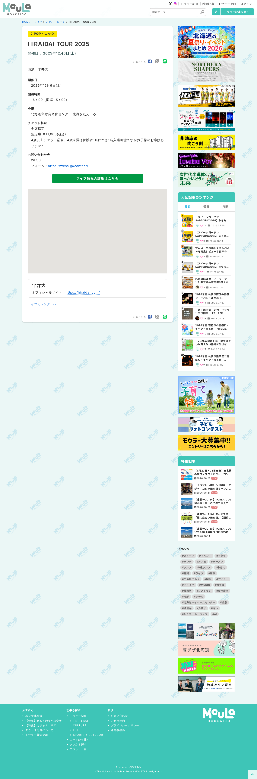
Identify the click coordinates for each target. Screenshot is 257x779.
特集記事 (208, 3)
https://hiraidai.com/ (83, 292)
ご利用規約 (118, 720)
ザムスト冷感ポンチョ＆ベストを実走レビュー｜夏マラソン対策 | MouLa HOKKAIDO (212, 249)
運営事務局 (118, 730)
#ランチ (187, 561)
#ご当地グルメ (191, 579)
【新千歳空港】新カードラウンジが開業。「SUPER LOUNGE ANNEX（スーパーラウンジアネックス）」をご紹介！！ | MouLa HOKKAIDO (213, 311)
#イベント (205, 555)
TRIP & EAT (81, 720)
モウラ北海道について (39, 730)
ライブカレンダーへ (42, 304)
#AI (214, 613)
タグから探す (78, 744)
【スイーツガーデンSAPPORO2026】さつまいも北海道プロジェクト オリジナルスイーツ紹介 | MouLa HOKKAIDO (212, 265)
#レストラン (204, 590)
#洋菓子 (201, 608)
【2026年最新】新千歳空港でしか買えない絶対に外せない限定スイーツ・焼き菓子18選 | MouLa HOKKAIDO (213, 342)
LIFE (76, 730)
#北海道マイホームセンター (198, 602)
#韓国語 (187, 590)
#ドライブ (188, 584)
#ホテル (199, 596)
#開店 (208, 579)
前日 (188, 207)
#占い (214, 608)
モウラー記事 (189, 3)
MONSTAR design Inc (147, 771)
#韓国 (185, 573)
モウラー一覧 (78, 749)
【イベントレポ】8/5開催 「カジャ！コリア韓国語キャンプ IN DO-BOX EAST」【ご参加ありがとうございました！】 (213, 486)
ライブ (38, 21)
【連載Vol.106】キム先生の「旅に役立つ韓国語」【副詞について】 (212, 515)
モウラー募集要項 (36, 734)
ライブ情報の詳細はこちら (97, 178)
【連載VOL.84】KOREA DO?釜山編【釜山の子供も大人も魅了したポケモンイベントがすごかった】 (212, 501)
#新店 (211, 573)
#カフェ (201, 561)
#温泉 (223, 602)
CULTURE (79, 725)
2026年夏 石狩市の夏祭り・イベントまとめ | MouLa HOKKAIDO (212, 327)
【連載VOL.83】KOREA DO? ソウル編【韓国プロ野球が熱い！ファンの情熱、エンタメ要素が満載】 (212, 530)
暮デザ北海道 (33, 715)
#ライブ (199, 573)
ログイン (246, 3)
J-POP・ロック (55, 21)
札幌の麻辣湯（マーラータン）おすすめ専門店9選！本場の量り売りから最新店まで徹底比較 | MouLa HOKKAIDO (212, 280)
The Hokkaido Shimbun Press (114, 771)
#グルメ (187, 567)
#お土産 (220, 584)
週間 (206, 207)
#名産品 (187, 608)
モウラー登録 (227, 3)
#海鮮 (185, 596)
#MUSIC (204, 584)
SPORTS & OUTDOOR (88, 734)
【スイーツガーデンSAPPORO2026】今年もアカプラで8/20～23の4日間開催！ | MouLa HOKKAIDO (212, 218)
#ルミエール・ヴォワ (195, 613)
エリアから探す (80, 739)
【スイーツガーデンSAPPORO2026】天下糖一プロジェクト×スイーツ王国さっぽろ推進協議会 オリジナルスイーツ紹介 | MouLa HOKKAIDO (212, 234)
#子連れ (220, 567)
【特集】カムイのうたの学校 (43, 720)
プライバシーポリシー (125, 725)
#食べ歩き (222, 590)
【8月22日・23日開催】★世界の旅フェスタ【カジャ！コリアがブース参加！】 (213, 472)
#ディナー (222, 579)
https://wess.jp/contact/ (68, 166)
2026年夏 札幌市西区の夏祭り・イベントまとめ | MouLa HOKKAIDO (212, 296)
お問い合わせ (119, 715)
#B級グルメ (204, 567)
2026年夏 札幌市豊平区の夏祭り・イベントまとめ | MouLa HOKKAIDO (212, 358)
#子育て (221, 555)
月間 (225, 207)
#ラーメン (217, 561)
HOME (26, 21)
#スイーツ (188, 555)
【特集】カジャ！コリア (40, 725)
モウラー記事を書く (236, 11)
